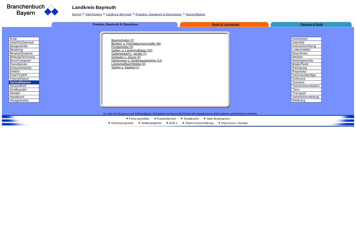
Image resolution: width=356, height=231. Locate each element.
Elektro (15, 71)
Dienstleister (19, 64)
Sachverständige (304, 75)
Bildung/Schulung (22, 57)
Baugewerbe (19, 46)
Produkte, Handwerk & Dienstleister (159, 14)
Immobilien (300, 39)
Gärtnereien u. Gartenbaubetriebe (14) (136, 60)
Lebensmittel (301, 49)
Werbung (298, 100)
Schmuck (298, 78)
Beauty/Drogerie (21, 53)
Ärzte (13, 39)
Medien (297, 57)
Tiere (296, 89)
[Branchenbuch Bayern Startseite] (33, 15)
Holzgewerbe (19, 100)
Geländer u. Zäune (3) (125, 57)
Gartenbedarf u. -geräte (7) (129, 54)
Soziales (298, 82)
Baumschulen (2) (122, 40)
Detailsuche (191, 118)
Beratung (16, 49)
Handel (15, 93)
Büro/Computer (20, 60)
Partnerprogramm (121, 123)
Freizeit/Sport (19, 78)
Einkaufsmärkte (21, 68)
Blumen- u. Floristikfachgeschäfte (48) (136, 43)
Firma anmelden (138, 118)
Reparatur (299, 71)
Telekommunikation (306, 86)
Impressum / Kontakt (234, 123)
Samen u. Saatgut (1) (125, 67)
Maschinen (300, 53)
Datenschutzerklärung (199, 123)
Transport (299, 93)
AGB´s (173, 123)
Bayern (76, 14)
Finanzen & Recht (312, 24)
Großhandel (18, 89)
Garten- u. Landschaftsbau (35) (131, 50)
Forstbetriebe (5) (122, 47)
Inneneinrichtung (304, 46)
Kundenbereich (166, 118)
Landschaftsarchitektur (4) (128, 64)
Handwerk (17, 97)
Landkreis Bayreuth (119, 14)
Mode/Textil (300, 64)
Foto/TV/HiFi (18, 75)
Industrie (298, 42)
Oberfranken (93, 14)
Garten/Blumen (195, 14)
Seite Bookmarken (218, 118)
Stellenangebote (151, 123)
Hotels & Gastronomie (226, 24)
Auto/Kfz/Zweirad (22, 42)
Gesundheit (18, 86)
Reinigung (299, 68)
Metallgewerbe (302, 60)
